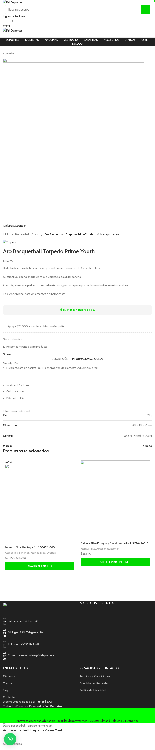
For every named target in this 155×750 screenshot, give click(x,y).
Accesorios (11, 552)
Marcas (35, 552)
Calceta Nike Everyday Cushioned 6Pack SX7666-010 (114, 543)
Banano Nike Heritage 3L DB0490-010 (30, 547)
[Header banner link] (77, 375)
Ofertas (51, 552)
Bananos (24, 552)
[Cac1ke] (40, 592)
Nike (42, 552)
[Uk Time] (115, 592)
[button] (10, 739)
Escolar (114, 548)
